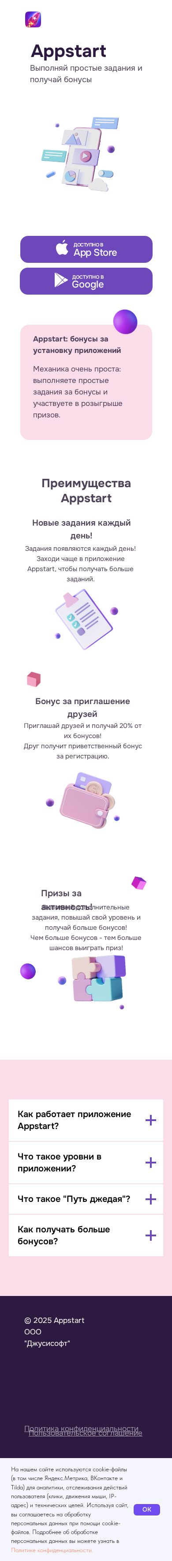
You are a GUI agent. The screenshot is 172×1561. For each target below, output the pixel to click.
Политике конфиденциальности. (52, 1549)
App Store (95, 252)
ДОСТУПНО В (88, 245)
